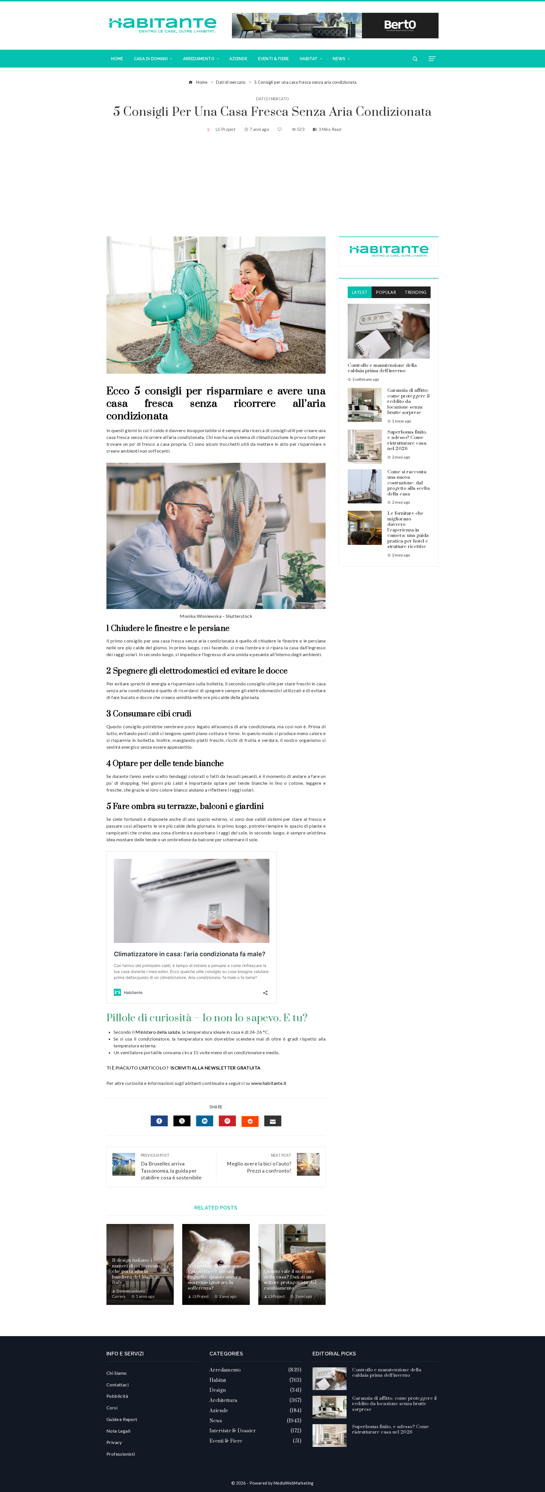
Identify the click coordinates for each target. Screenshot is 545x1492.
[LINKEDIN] (204, 1121)
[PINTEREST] (227, 1121)
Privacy (114, 1442)
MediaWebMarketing (294, 1483)
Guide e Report (121, 1419)
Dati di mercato (272, 99)
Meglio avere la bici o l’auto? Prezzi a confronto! (259, 1163)
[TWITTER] (181, 1121)
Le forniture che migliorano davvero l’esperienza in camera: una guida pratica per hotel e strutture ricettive (408, 529)
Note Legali (118, 1431)
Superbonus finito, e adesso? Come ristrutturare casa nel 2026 (407, 440)
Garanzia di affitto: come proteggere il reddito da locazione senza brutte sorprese (408, 401)
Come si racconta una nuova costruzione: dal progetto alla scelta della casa (408, 483)
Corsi (112, 1407)
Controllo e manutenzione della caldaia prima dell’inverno (382, 368)
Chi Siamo (116, 1373)
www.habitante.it (268, 1083)
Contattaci (117, 1384)
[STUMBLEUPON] (250, 1121)
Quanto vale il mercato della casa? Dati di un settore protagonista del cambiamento (290, 1280)
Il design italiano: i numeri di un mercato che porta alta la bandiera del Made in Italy (136, 1271)
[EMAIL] (272, 1121)
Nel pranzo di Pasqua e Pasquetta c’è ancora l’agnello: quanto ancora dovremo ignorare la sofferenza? (214, 1277)
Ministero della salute (157, 1032)
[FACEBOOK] (159, 1121)
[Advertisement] (272, 185)
